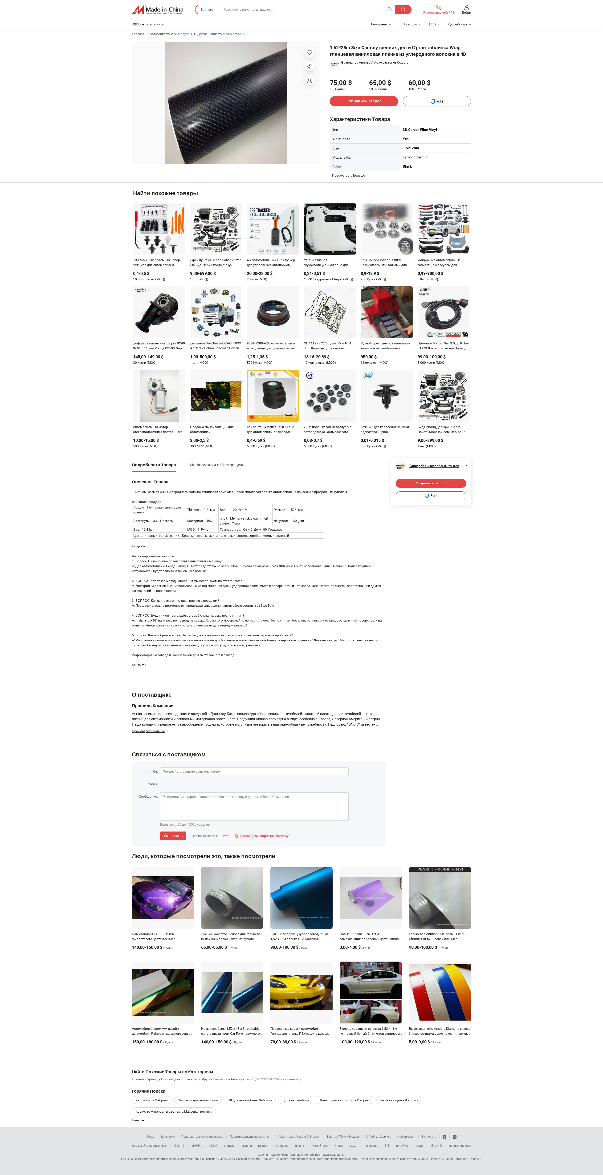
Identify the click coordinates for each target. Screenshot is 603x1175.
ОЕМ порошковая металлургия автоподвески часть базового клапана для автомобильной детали (327, 429)
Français (229, 1145)
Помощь (410, 24)
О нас (150, 1136)
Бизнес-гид (429, 1136)
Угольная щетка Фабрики (399, 1100)
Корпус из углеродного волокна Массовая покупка (174, 1111)
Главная (138, 34)
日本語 (213, 1145)
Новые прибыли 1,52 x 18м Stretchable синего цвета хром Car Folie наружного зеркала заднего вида (230, 1033)
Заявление (167, 1136)
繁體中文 (197, 1145)
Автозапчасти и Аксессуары (171, 34)
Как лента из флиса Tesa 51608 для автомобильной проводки (270, 429)
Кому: (153, 784)
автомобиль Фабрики (152, 1100)
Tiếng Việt (435, 1145)
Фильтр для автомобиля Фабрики (344, 1100)
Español (246, 1145)
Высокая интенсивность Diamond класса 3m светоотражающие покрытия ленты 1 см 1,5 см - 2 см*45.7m (440, 1033)
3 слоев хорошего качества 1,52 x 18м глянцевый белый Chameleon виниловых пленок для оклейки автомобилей (370, 1033)
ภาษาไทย (402, 1145)
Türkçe (418, 1145)
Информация (406, 1136)
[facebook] (444, 1136)
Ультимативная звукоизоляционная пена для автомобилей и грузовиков (326, 263)
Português (281, 1145)
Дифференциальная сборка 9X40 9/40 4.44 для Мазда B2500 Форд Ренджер (159, 346)
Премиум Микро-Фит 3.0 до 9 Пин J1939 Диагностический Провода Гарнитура (443, 346)
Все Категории (149, 24)
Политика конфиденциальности (251, 1136)
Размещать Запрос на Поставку (262, 835)
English (162, 1145)
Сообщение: (148, 796)
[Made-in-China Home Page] (157, 10)
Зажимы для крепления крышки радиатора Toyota (385, 429)
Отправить (173, 835)
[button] (389, 9)
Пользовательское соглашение (202, 1136)
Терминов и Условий (467, 1159)
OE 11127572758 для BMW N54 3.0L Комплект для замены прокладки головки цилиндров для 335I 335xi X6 (327, 346)
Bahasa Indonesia (459, 1145)
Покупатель (378, 24)
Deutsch (263, 1145)
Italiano (299, 1145)
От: (155, 771)
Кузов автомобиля (296, 1100)
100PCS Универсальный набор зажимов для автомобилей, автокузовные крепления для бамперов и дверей (156, 263)
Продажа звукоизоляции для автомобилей (212, 429)
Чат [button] (440, 101)
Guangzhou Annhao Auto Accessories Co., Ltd (374, 62)
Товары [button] (207, 9)
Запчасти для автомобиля (198, 1100)
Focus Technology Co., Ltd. (297, 1154)
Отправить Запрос (364, 101)
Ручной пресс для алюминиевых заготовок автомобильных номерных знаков (385, 346)
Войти (466, 12)
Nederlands (370, 1145)
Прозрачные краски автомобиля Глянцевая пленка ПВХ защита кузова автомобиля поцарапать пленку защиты (301, 1033)
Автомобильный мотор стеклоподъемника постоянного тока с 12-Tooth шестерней (157, 429)
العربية (353, 1145)
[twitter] (454, 1136)
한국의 (338, 1145)
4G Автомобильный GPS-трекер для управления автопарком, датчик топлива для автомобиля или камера (271, 263)
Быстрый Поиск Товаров (343, 1136)
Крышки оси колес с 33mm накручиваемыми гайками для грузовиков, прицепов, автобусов (385, 263)
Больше (138, 1120)
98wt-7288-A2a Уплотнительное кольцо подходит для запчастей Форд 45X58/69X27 (271, 346)
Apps (432, 24)
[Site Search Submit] (403, 9)
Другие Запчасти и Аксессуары (220, 34)
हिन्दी (387, 1145)
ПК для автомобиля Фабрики (250, 1100)
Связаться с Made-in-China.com (300, 1136)
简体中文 (179, 1145)
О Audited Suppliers (378, 1136)
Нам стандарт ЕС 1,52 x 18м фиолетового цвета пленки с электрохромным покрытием (154, 939)
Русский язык (319, 1145)
